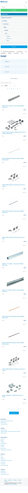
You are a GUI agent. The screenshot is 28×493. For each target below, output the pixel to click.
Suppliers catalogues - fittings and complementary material (10, 431)
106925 (24, 267)
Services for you (3, 448)
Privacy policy (3, 462)
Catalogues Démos (4, 429)
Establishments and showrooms (6, 449)
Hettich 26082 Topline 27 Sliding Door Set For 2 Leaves (13, 185)
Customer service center (5, 474)
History (2, 457)
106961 (24, 162)
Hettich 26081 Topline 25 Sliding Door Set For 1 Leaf (13, 238)
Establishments (3, 471)
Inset (6, 33)
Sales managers (3, 472)
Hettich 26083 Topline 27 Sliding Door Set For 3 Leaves (13, 369)
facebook (15, 480)
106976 (24, 346)
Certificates (2, 442)
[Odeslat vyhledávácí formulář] (25, 7)
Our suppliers (3, 463)
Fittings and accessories (6, 17)
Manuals (2, 440)
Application (2, 445)
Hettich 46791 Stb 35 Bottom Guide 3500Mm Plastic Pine (13, 317)
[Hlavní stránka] (2, 51)
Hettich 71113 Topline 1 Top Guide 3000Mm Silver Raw (12, 264)
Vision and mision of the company (6, 460)
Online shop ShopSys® (12, 484)
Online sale (2, 446)
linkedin (19, 480)
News (5, 480)
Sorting (2, 85)
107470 (24, 399)
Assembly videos (3, 443)
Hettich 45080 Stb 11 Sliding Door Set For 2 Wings (12, 396)
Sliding (5, 27)
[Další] (19, 88)
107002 (24, 109)
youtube (5, 481)
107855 (24, 215)
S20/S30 (8, 36)
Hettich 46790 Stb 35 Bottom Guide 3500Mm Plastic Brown (13, 343)
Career (2, 455)
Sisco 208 (8, 38)
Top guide (6, 30)
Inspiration (10, 480)
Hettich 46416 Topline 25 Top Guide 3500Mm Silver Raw (13, 211)
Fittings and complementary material (7, 420)
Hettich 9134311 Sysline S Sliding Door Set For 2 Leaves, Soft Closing (14, 132)
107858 (24, 241)
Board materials (3, 422)
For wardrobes (5, 24)
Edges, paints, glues (4, 424)
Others (7, 40)
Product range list (14, 78)
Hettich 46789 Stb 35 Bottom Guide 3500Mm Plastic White (13, 159)
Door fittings (4, 20)
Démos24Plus (14, 10)
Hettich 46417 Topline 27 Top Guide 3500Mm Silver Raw (13, 106)
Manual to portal (3, 433)
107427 (24, 188)
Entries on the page (4, 82)
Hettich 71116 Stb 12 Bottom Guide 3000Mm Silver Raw (13, 290)
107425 (24, 372)
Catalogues (2, 438)
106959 (24, 320)
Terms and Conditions (4, 465)
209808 (24, 136)
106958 (24, 294)
